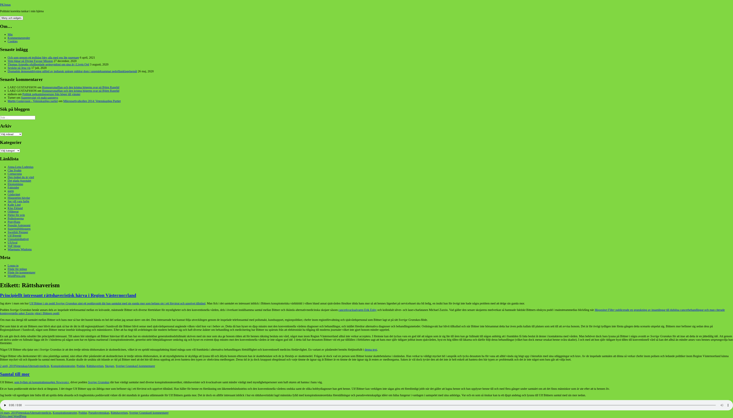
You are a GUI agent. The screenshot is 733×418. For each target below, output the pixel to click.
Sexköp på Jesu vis (19, 67)
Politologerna (16, 218)
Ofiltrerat (13, 211)
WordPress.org (16, 276)
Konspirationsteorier (63, 366)
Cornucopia (15, 173)
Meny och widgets (12, 18)
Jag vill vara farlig (18, 201)
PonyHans (14, 222)
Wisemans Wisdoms (20, 249)
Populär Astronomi (19, 225)
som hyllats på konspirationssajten (41, 382)
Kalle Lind (14, 204)
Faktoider (13, 187)
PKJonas (5, 4)
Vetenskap (21, 366)
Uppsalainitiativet (18, 239)
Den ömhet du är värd (21, 177)
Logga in (13, 265)
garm (11, 191)
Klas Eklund (15, 208)
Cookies (13, 41)
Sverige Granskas (126, 366)
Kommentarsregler (19, 38)
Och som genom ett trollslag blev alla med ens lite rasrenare (43, 57)
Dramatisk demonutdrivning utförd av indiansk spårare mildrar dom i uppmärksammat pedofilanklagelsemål (72, 71)
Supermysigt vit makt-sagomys (39, 97)
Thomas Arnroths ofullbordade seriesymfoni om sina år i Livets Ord (48, 64)
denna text (371, 349)
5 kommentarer (146, 366)
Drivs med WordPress (13, 416)
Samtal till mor (15, 374)
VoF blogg (14, 246)
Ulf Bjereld (14, 235)
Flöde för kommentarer (21, 272)
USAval (12, 242)
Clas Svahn (14, 170)
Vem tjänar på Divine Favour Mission (30, 61)
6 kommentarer (159, 412)
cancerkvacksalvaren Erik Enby (357, 309)
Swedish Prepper (18, 232)
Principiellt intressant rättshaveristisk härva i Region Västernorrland (68, 295)
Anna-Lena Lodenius (20, 167)
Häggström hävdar (19, 197)
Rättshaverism (94, 366)
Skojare (109, 366)
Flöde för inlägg (17, 269)
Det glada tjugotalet (19, 180)
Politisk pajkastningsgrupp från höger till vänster (51, 94)
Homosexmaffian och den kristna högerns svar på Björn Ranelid (80, 87)
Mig (10, 34)
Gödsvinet (14, 194)
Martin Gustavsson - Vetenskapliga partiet (33, 101)
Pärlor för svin (16, 215)
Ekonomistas (15, 184)
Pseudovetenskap (98, 412)
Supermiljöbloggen (19, 228)
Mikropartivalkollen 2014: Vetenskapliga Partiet (92, 101)
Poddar (81, 366)
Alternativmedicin (38, 366)
